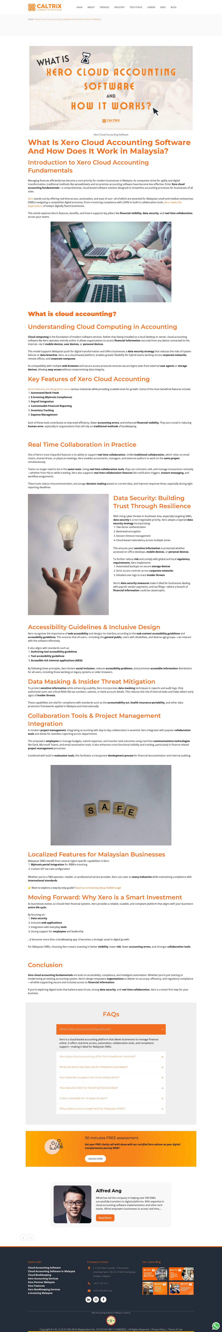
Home (30, 19)
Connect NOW (95, 1158)
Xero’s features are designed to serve (49, 389)
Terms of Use (175, 1329)
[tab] (111, 1029)
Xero (30, 198)
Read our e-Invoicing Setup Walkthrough (98, 887)
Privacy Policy (158, 1329)
